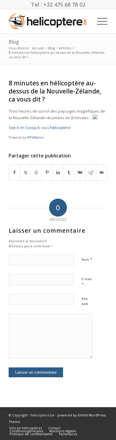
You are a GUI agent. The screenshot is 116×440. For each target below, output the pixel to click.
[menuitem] (99, 21)
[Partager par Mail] (101, 172)
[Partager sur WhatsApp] (36, 172)
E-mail (86, 282)
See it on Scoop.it (24, 127)
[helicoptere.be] (48, 21)
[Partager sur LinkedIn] (58, 172)
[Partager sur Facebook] (14, 172)
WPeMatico (35, 137)
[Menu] (99, 21)
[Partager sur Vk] (80, 172)
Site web (84, 301)
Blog (14, 42)
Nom (86, 259)
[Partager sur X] (25, 172)
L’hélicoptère (59, 127)
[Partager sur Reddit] (91, 172)
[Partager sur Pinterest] (47, 172)
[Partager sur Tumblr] (69, 172)
